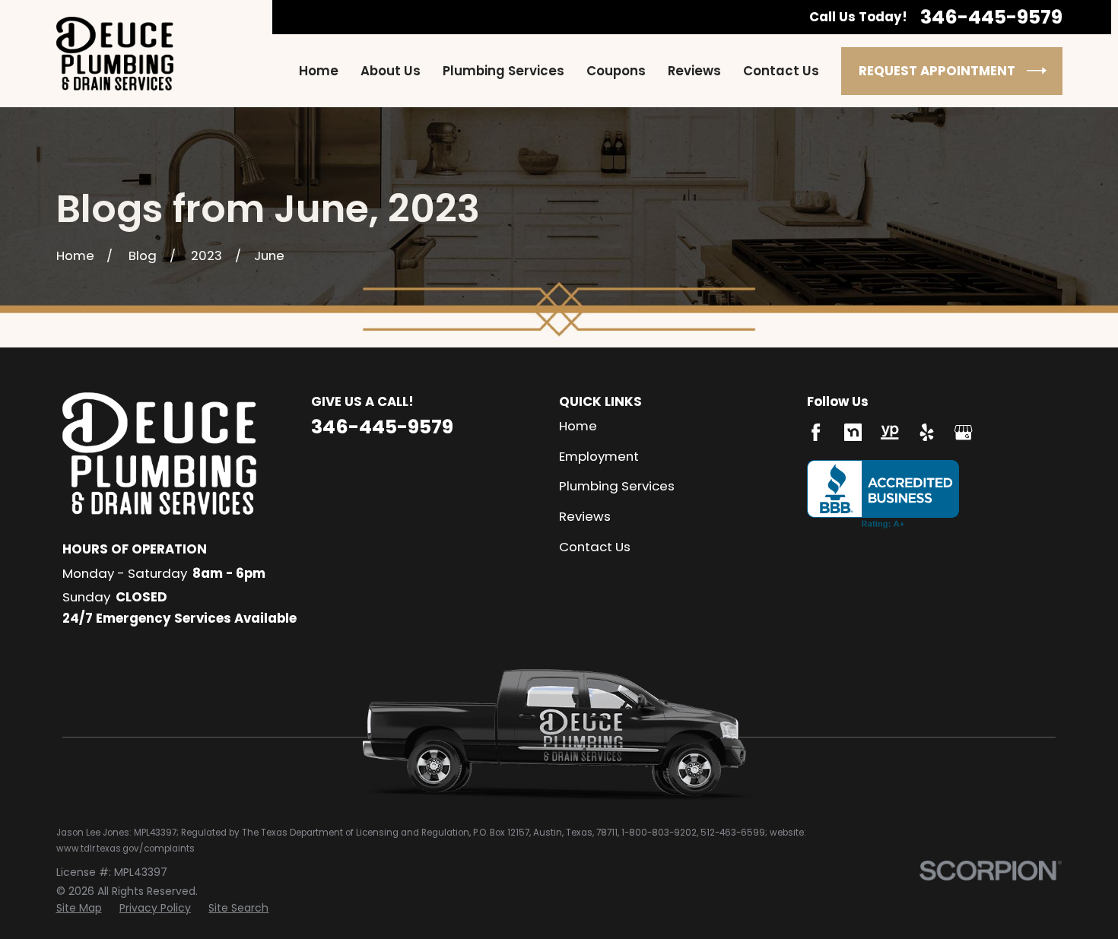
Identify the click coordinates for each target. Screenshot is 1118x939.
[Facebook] (815, 432)
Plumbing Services (617, 486)
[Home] (114, 53)
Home (578, 426)
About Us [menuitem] (390, 71)
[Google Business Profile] (963, 432)
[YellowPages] (889, 432)
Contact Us (594, 547)
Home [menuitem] (318, 71)
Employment (599, 456)
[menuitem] (79, 908)
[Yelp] (926, 432)
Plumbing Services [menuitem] (503, 71)
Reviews (585, 516)
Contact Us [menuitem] (781, 71)
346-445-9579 (991, 17)
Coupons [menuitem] (616, 71)
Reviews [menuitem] (694, 71)
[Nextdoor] (853, 432)
